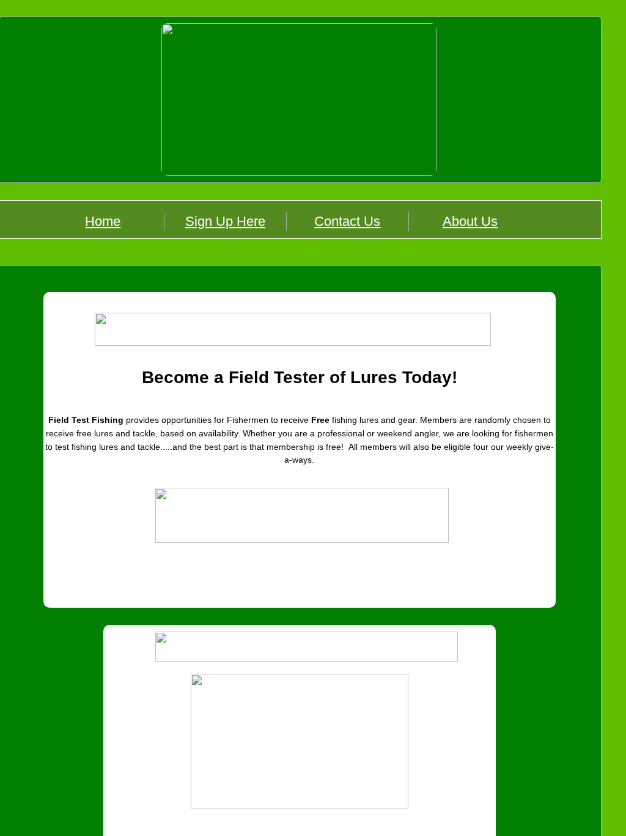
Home (102, 221)
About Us (470, 221)
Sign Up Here (225, 221)
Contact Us (347, 221)
